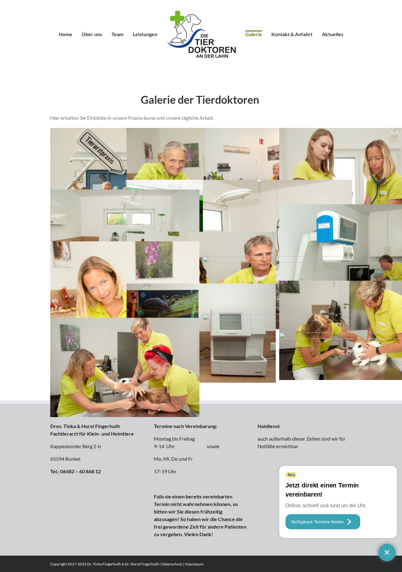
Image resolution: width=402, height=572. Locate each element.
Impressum (194, 564)
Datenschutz (171, 564)
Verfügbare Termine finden (317, 521)
